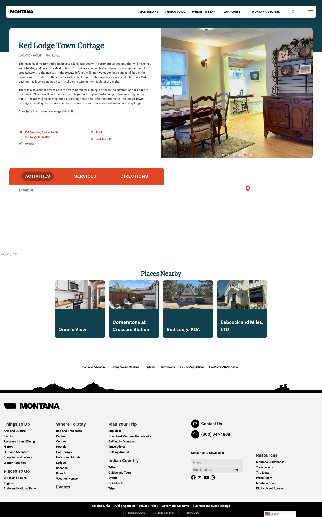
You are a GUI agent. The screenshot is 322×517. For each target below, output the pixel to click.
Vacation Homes (67, 478)
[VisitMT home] (21, 11)
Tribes (112, 467)
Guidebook (115, 483)
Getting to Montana (121, 441)
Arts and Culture (15, 431)
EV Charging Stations (192, 367)
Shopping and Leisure (18, 457)
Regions (9, 483)
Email (99, 132)
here (29, 111)
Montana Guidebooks (270, 462)
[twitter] (200, 477)
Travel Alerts (168, 367)
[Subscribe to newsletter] (236, 470)
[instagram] (213, 477)
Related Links (101, 505)
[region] (237, 93)
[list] (86, 209)
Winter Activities (15, 462)
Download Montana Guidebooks (129, 436)
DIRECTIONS (134, 176)
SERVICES (85, 176)
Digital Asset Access (270, 488)
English (274, 514)
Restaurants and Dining (19, 441)
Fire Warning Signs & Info (223, 367)
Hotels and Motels (68, 457)
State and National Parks (20, 488)
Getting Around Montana (125, 367)
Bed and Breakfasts (69, 431)
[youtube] (206, 477)
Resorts (61, 473)
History (8, 446)
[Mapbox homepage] (9, 254)
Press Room (264, 478)
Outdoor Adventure (16, 452)
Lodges (61, 462)
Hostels (61, 446)
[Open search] (293, 11)
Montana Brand (266, 483)
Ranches (62, 468)
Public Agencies (124, 505)
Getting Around (118, 452)
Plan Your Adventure (94, 367)
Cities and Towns (15, 478)
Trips (111, 488)
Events (8, 436)
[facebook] (193, 477)
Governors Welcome (175, 505)
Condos (61, 441)
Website (29, 143)
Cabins (60, 436)
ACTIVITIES (37, 176)
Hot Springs (64, 452)
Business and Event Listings (211, 505)
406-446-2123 (104, 139)
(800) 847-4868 (215, 434)
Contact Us (211, 423)
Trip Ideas (150, 367)
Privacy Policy (148, 505)
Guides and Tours (120, 472)
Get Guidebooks (136, 513)
